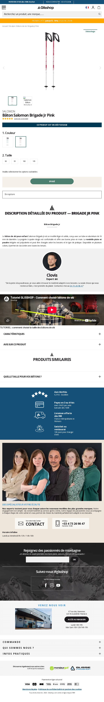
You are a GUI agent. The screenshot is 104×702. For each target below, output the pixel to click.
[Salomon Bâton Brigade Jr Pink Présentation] (52, 61)
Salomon (8, 111)
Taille (7, 155)
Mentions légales (29, 689)
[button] (52, 334)
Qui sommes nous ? (18, 647)
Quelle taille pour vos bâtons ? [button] (22, 376)
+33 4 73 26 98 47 (73, 523)
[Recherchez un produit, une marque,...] (99, 14)
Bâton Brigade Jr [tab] (52, 224)
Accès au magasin (76, 619)
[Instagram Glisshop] (52, 585)
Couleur (8, 132)
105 (34, 161)
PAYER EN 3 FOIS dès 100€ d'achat (22, 2)
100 (24, 161)
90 (6, 161)
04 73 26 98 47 (76, 285)
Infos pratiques (16, 653)
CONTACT (35, 524)
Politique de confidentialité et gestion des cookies (60, 689)
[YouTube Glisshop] (58, 585)
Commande (12, 642)
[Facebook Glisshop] (46, 585)
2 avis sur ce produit (21, 119)
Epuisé (52, 181)
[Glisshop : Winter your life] (46, 7)
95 (15, 161)
